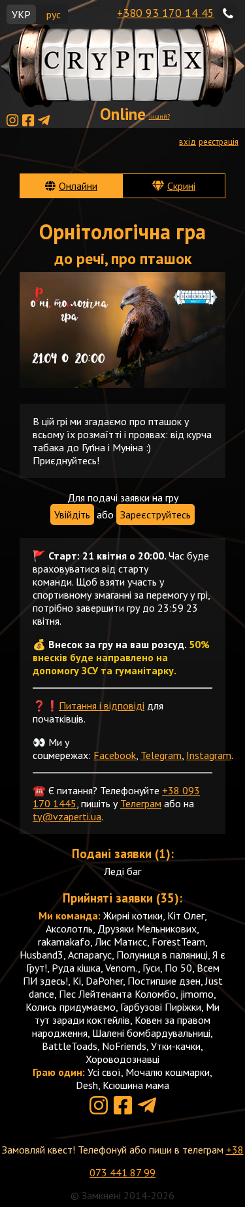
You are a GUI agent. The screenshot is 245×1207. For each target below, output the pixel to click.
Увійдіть (72, 514)
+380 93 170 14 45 (165, 12)
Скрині (181, 185)
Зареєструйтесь (155, 514)
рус (53, 14)
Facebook (114, 755)
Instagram (208, 755)
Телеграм (140, 803)
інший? (159, 116)
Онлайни (78, 185)
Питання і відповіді (101, 705)
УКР (21, 14)
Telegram (161, 755)
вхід (187, 141)
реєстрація (218, 141)
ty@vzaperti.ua (67, 816)
